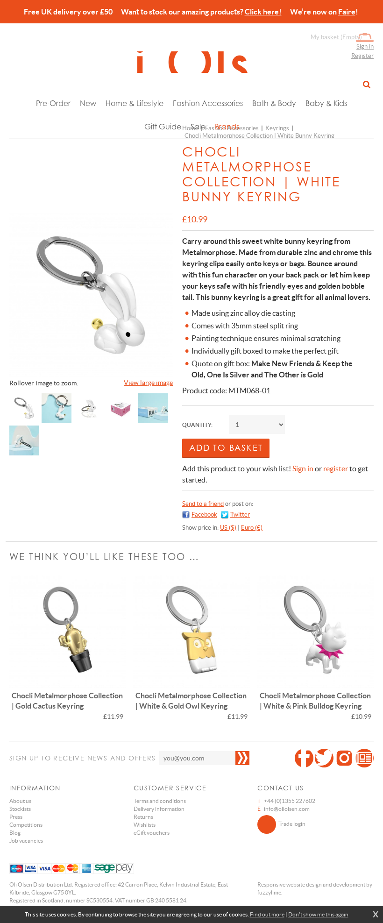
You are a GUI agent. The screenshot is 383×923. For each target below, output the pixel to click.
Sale (198, 126)
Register (362, 55)
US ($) (228, 527)
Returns (143, 817)
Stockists (20, 809)
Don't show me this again (318, 914)
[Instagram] (344, 758)
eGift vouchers (152, 833)
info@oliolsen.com (287, 809)
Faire (346, 11)
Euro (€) (251, 527)
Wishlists (145, 825)
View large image (148, 382)
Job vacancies (26, 841)
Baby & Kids (326, 103)
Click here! (263, 11)
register (335, 468)
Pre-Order (53, 103)
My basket (336, 37)
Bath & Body (274, 103)
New (88, 103)
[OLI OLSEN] (191, 62)
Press (15, 817)
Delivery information (159, 809)
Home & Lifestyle (134, 103)
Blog (15, 833)
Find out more (267, 914)
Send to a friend (203, 503)
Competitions (26, 825)
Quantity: (197, 425)
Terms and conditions (160, 801)
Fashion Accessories (208, 103)
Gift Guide (162, 126)
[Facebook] (304, 758)
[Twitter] (324, 758)
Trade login (291, 824)
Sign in (365, 46)
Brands (227, 126)
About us (20, 801)
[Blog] (364, 758)
